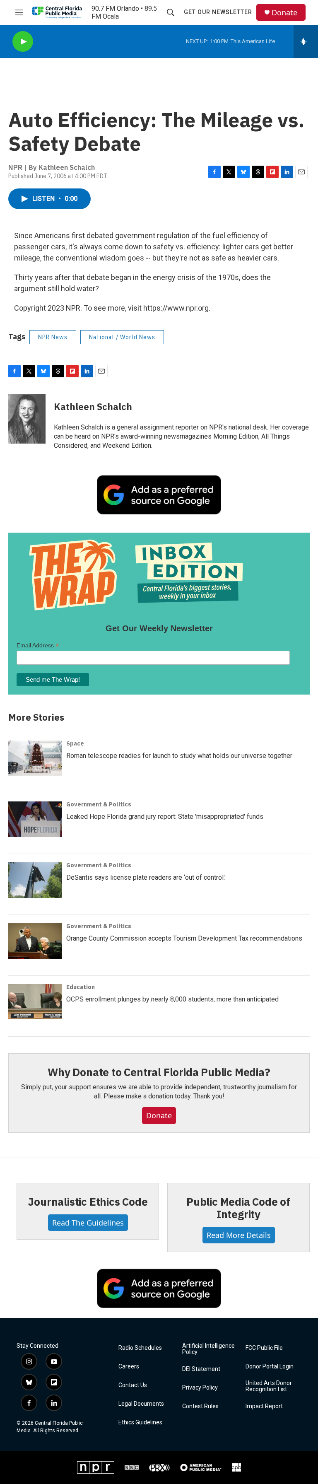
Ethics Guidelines (140, 1422)
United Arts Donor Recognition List (269, 1386)
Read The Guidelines (88, 1223)
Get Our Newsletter (218, 12)
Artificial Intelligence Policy (208, 1349)
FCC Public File (264, 1348)
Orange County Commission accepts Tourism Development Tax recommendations (184, 938)
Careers (128, 1366)
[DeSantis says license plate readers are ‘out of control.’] (35, 880)
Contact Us (132, 1385)
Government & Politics (98, 804)
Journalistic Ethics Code (87, 1201)
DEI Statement (201, 1369)
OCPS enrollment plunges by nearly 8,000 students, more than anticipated (172, 999)
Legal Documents (141, 1404)
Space (75, 743)
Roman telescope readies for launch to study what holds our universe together (179, 756)
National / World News (122, 337)
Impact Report (264, 1406)
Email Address (38, 645)
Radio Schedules (140, 1348)
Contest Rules (200, 1406)
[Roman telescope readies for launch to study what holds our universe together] (35, 758)
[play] (22, 41)
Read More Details (239, 1235)
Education (80, 987)
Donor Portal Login (270, 1366)
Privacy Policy (200, 1388)
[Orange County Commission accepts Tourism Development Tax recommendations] (35, 941)
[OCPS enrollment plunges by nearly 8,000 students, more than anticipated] (35, 1002)
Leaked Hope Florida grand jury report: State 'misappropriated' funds (164, 816)
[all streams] (306, 41)
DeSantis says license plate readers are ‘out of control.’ (146, 877)
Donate (284, 12)
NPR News (52, 337)
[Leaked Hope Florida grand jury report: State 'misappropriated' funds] (35, 819)
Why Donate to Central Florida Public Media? (159, 1072)
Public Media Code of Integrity (238, 1207)
